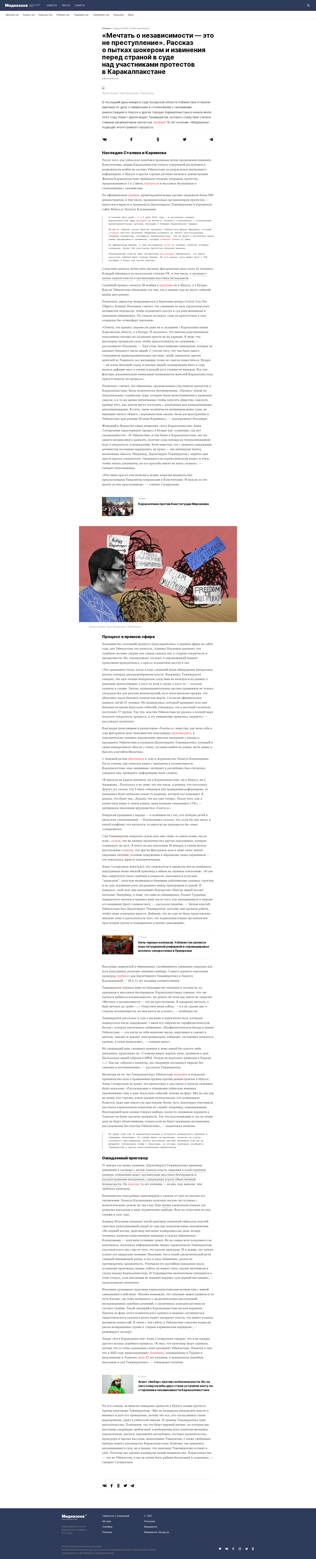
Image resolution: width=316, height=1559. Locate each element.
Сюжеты (80, 5)
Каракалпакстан (110, 78)
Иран (131, 14)
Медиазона (150, 1526)
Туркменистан (101, 14)
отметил (127, 850)
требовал (123, 976)
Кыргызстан (45, 14)
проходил (166, 285)
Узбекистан (63, 14)
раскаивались (181, 733)
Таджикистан (81, 14)
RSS (149, 1515)
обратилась (135, 758)
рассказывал (166, 254)
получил (160, 122)
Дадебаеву (156, 1353)
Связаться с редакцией (115, 1515)
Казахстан (29, 14)
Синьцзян (118, 14)
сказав (115, 840)
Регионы (107, 1532)
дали (141, 1357)
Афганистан (12, 14)
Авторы (106, 1521)
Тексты (66, 5)
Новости (52, 5)
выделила (180, 1074)
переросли (151, 183)
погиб (167, 245)
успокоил (114, 233)
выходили (141, 220)
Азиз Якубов (143, 28)
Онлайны (107, 1526)
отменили (165, 239)
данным (133, 195)
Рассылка (149, 1521)
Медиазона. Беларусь (156, 1532)
